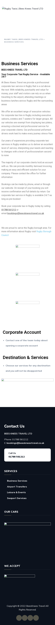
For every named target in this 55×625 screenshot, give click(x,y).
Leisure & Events (16, 492)
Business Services (17, 480)
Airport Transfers (17, 486)
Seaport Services (17, 498)
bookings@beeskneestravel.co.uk (25, 443)
